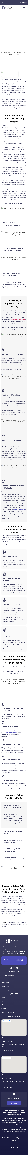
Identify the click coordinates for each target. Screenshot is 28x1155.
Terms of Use (14, 1147)
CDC (14, 169)
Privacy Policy (14, 1143)
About (3, 1005)
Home (6, 15)
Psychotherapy (5, 990)
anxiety (15, 509)
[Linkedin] (17, 968)
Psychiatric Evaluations (7, 979)
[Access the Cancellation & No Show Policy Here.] (14, 1094)
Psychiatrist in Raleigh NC (18, 319)
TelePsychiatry (5, 982)
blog (2, 1001)
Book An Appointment (7, 1012)
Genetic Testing (5, 986)
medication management (10, 732)
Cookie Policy (14, 1151)
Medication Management (8, 975)
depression (21, 509)
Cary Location (6, 1078)
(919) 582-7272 (8, 1050)
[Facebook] (11, 968)
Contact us (4, 922)
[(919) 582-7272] (2, 1050)
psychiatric (17, 730)
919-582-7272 (8, 1087)
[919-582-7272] (2, 1088)
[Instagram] (14, 968)
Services (12, 15)
